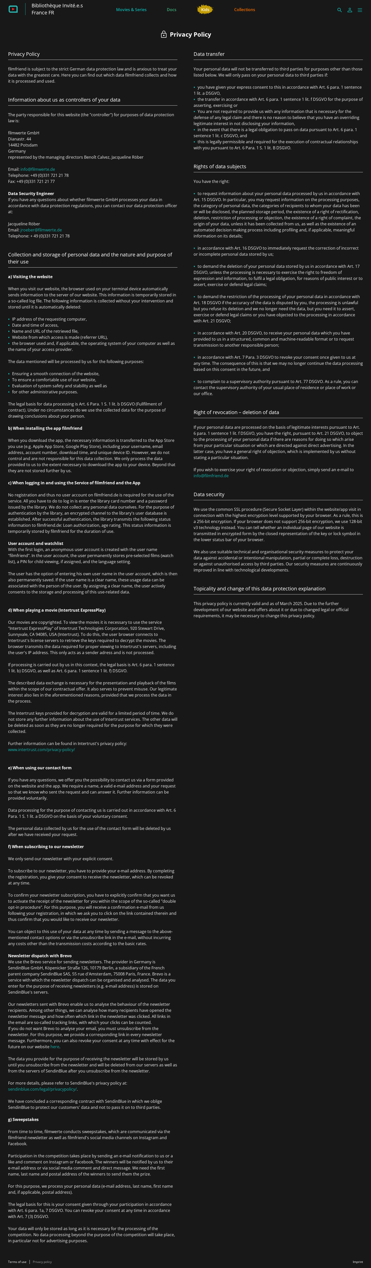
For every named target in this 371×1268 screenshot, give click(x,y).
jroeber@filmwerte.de (41, 230)
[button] (360, 10)
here (54, 1046)
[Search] (340, 10)
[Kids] (205, 9)
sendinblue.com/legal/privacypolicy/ (42, 1089)
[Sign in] (350, 10)
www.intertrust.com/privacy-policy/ (41, 749)
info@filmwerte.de (37, 169)
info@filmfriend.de (211, 476)
